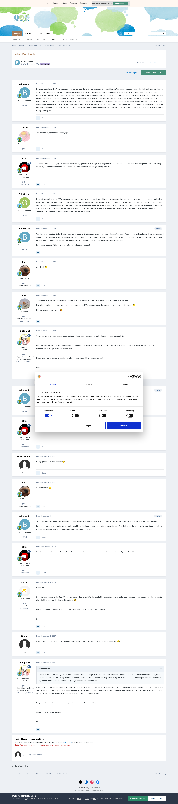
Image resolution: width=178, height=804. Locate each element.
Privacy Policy (83, 788)
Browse (17, 34)
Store (48, 34)
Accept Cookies (138, 798)
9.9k (25, 354)
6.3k (25, 283)
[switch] (75, 415)
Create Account (121, 3)
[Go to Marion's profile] (24, 136)
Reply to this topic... (35, 755)
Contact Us (95, 788)
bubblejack (28, 61)
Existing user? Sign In (101, 3)
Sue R (24, 582)
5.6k (25, 149)
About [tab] (125, 385)
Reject (88, 426)
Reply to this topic (153, 73)
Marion (24, 127)
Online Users (17, 39)
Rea (24, 295)
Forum (55, 3)
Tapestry (84, 3)
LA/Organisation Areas (68, 39)
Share (141, 63)
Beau (24, 158)
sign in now (67, 742)
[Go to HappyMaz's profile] (24, 339)
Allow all (123, 426)
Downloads (40, 39)
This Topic (153, 33)
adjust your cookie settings (85, 798)
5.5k (25, 182)
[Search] (163, 33)
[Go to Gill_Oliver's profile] (24, 202)
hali (24, 262)
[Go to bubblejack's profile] (17, 62)
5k (25, 603)
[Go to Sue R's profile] (24, 591)
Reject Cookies (157, 798)
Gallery (29, 39)
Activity (28, 34)
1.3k (25, 105)
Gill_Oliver (24, 194)
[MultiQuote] (38, 118)
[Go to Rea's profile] (24, 303)
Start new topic (131, 73)
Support (39, 34)
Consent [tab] (52, 385)
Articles (64, 3)
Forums (52, 39)
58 (25, 215)
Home (48, 3)
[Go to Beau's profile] (24, 167)
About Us (73, 3)
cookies (28, 798)
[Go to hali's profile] (24, 270)
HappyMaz (24, 331)
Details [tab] (89, 385)
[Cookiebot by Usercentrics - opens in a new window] (130, 376)
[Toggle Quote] (40, 668)
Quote (44, 118)
